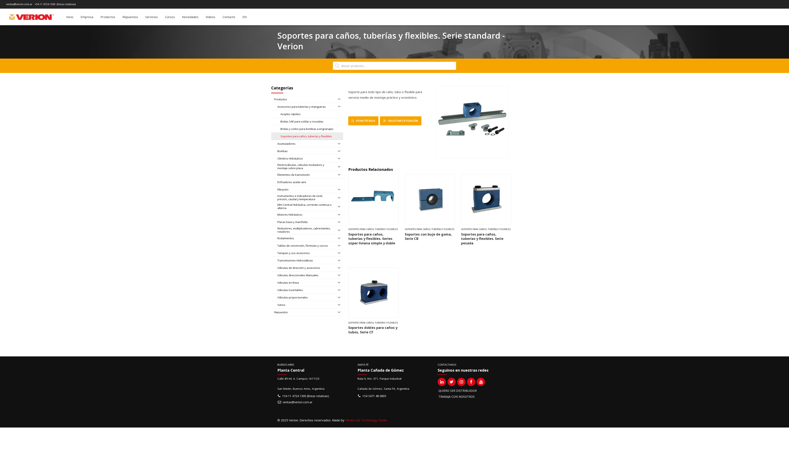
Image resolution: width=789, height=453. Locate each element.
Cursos (170, 17)
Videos (210, 17)
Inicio (69, 17)
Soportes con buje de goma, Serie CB (428, 236)
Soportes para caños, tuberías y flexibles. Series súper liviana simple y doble (371, 238)
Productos (107, 17)
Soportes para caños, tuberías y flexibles (373, 229)
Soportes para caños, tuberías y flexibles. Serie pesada (482, 238)
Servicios (151, 17)
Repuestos (130, 17)
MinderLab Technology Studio (366, 420)
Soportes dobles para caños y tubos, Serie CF (372, 329)
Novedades (190, 17)
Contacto (229, 17)
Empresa (87, 17)
